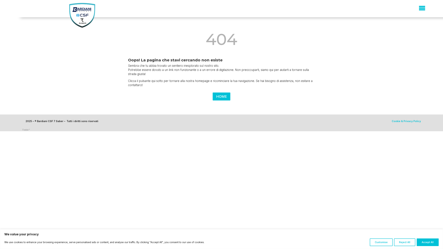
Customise (381, 242)
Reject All (404, 242)
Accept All (428, 242)
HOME (221, 96)
